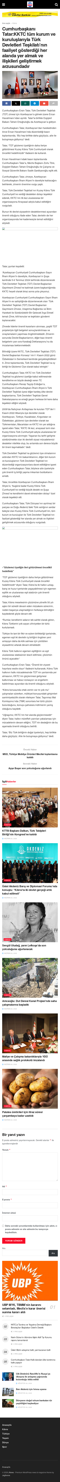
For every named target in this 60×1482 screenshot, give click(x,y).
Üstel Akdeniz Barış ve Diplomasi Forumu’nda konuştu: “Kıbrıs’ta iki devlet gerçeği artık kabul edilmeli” (29, 889)
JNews (11, 1472)
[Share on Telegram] (34, 103)
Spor (4, 1446)
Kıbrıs (14, 23)
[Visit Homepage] (30, 4)
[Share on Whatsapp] (25, 103)
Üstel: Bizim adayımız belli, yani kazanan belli (30, 1349)
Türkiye (6, 1433)
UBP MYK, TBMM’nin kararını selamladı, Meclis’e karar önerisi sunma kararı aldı (23, 1308)
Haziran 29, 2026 (10, 839)
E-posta (7, 1199)
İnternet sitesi (9, 1212)
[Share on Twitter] (16, 103)
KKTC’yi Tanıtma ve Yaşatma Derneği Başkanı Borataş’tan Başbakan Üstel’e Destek (31, 1326)
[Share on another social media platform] (53, 103)
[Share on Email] (44, 103)
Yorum (6, 1149)
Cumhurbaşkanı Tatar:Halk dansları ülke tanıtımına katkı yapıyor (33, 1361)
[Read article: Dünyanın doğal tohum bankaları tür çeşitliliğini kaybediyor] (8, 1403)
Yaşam (5, 1438)
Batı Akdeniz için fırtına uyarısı (31, 1389)
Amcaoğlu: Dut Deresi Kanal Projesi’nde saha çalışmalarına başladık (29, 1002)
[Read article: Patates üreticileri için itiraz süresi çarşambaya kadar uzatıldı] (30, 1089)
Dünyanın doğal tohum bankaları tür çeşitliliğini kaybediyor (34, 1402)
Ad (4, 1186)
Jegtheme (6, 1475)
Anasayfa (7, 1424)
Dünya (5, 1442)
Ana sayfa (6, 23)
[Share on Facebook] (6, 103)
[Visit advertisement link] (30, 17)
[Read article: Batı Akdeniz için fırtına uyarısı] (8, 1392)
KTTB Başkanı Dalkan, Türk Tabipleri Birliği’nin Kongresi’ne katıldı (24, 832)
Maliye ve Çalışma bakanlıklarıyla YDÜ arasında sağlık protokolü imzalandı (25, 1058)
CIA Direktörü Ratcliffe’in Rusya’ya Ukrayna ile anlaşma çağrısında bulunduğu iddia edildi (33, 1376)
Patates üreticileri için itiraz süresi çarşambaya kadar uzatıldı (22, 1114)
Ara (3, 1248)
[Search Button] (56, 4)
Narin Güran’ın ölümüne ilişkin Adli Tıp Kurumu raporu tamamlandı (31, 1339)
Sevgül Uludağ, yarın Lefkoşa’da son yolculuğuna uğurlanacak (24, 947)
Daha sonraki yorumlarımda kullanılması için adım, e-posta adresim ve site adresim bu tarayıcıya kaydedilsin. (31, 1229)
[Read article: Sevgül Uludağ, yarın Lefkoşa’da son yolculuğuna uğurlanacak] (30, 922)
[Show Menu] (3, 4)
